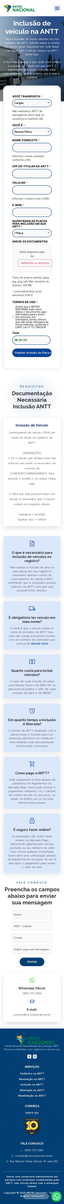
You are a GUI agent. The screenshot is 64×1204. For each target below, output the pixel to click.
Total (15, 332)
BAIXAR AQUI (39, 644)
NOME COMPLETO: (26, 140)
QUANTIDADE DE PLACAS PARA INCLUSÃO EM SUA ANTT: (29, 224)
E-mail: (32, 1009)
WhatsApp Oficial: (32, 988)
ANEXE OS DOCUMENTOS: (30, 241)
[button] (57, 8)
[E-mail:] (32, 1001)
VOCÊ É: (18, 125)
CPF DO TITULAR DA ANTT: (31, 166)
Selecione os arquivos (35, 263)
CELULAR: (20, 182)
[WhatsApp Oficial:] (32, 980)
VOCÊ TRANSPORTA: (27, 96)
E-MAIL (18, 205)
